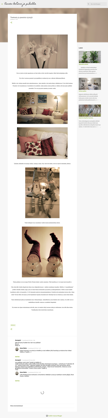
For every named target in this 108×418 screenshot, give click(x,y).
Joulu (13, 325)
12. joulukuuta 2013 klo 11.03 (34, 372)
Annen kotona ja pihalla (20, 4)
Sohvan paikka (82, 91)
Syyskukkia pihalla (83, 64)
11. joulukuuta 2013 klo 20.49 (28, 360)
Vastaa (17, 356)
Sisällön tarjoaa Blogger (55, 415)
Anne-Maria (23, 348)
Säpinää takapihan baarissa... (86, 118)
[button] (11, 23)
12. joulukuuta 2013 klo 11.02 (34, 348)
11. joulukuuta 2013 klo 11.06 (28, 340)
